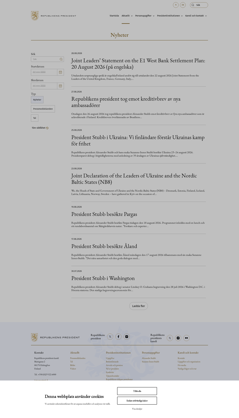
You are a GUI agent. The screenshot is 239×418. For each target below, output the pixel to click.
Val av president (112, 368)
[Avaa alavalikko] (131, 16)
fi (176, 5)
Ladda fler (138, 306)
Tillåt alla (137, 391)
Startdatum (37, 66)
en (183, 5)
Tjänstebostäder (112, 375)
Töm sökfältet (39, 128)
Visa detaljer (137, 408)
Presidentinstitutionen (168, 15)
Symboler (110, 372)
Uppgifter (110, 358)
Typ (33, 94)
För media (182, 365)
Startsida (114, 15)
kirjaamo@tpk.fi (41, 380)
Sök (33, 54)
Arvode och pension (114, 365)
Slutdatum (37, 80)
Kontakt (181, 358)
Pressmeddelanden (43, 109)
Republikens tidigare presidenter (119, 379)
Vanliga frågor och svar (187, 368)
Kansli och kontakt (194, 15)
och (188, 361)
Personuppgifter (143, 15)
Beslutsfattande (112, 361)
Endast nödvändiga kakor (137, 400)
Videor (73, 368)
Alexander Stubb (149, 358)
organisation (195, 361)
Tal (34, 118)
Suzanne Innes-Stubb (150, 361)
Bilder (72, 365)
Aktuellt (126, 15)
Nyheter (37, 99)
